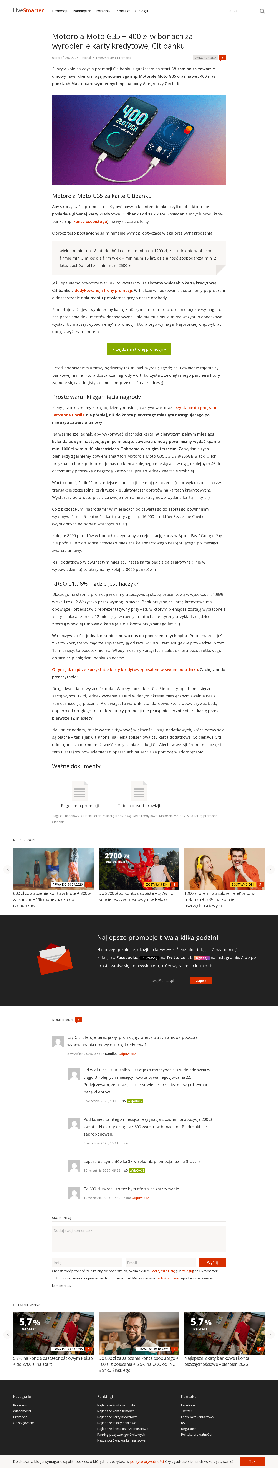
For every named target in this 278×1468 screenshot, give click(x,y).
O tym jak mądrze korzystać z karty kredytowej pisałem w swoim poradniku (125, 669)
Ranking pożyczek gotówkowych (121, 1434)
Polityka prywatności (196, 1434)
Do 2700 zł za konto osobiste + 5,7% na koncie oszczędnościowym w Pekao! (136, 896)
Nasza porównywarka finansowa (121, 1440)
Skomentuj (61, 1217)
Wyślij (212, 1262)
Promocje (60, 10)
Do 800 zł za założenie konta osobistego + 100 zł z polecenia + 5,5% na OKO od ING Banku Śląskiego (139, 1364)
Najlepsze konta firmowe (116, 1411)
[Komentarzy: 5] (222, 57)
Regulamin (188, 1428)
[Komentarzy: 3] (174, 1349)
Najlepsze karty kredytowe (117, 1417)
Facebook (188, 1405)
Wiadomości (22, 1411)
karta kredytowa (145, 816)
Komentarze (63, 1020)
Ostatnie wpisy (26, 1305)
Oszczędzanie (23, 1422)
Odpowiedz (127, 1053)
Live (28, 10)
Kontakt (123, 10)
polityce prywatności (147, 1461)
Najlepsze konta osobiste (116, 1405)
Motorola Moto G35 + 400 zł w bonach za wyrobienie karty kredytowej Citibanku (122, 41)
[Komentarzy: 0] (260, 1349)
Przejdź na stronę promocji (137, 349)
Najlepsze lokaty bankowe (116, 1422)
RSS (184, 1422)
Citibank (87, 816)
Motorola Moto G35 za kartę (180, 816)
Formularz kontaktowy (197, 1417)
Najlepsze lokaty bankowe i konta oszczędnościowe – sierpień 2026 (216, 1361)
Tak (252, 1461)
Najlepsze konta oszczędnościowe (122, 1428)
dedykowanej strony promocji (103, 290)
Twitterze (175, 957)
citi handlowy (69, 816)
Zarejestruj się (163, 1271)
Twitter (186, 1411)
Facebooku (126, 957)
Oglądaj (201, 958)
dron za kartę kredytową (112, 816)
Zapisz (201, 980)
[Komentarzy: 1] (88, 884)
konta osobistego (90, 221)
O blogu (141, 10)
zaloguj (187, 1271)
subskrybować (168, 1278)
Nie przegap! (24, 840)
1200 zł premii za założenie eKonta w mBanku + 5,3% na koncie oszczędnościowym (219, 899)
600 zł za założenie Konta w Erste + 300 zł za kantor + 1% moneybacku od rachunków (52, 899)
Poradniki (103, 10)
